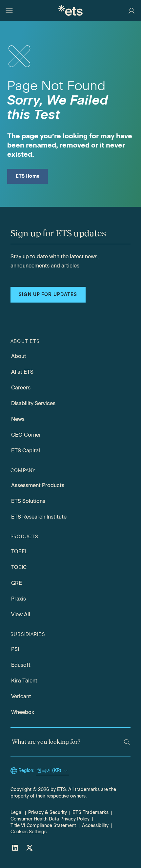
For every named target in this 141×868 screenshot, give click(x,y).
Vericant (21, 696)
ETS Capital (25, 450)
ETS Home (28, 176)
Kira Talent (24, 681)
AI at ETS (22, 372)
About (18, 356)
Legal (16, 812)
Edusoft (20, 665)
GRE (16, 583)
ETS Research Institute (39, 517)
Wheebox (22, 712)
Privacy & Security (47, 812)
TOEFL (19, 551)
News (18, 419)
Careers (20, 388)
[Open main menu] (9, 10)
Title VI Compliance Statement (43, 825)
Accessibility (95, 825)
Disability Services (33, 403)
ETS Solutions (28, 501)
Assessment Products (37, 485)
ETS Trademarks (90, 812)
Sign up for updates (48, 294)
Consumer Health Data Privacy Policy (50, 819)
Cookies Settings (28, 832)
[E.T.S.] (70, 10)
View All (20, 614)
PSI (15, 649)
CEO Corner (26, 435)
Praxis (18, 599)
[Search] (126, 742)
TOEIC (19, 567)
